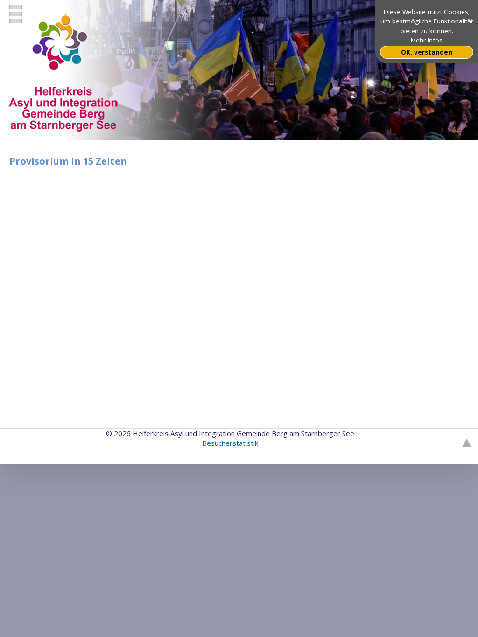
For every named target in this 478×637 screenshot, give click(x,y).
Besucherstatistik (230, 443)
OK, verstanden (426, 52)
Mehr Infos (427, 40)
